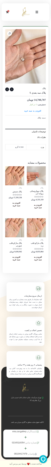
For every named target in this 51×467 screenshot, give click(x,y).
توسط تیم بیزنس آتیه (18, 464)
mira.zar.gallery (19, 431)
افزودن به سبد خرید (32, 111)
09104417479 (20, 454)
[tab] (25, 131)
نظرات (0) (41, 137)
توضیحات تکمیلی (39, 132)
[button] (37, 12)
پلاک (44, 88)
